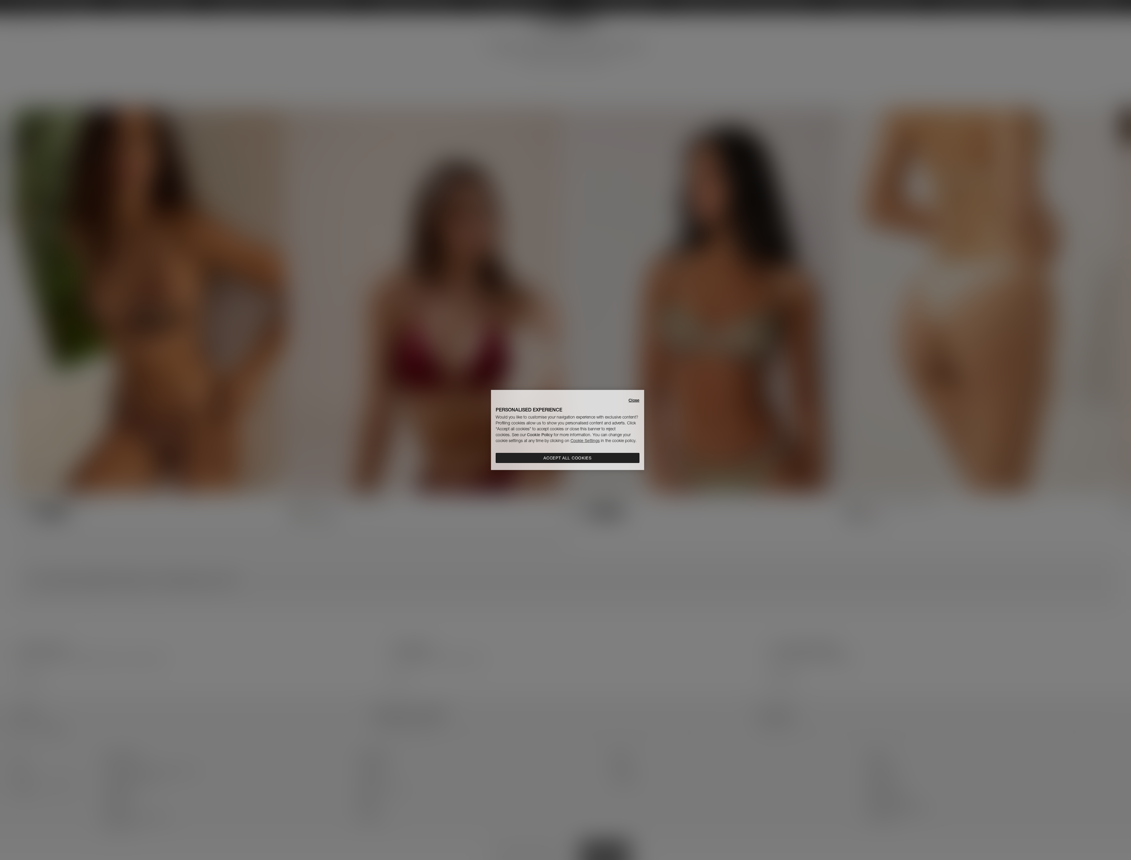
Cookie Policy (540, 434)
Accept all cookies (567, 458)
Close (634, 400)
